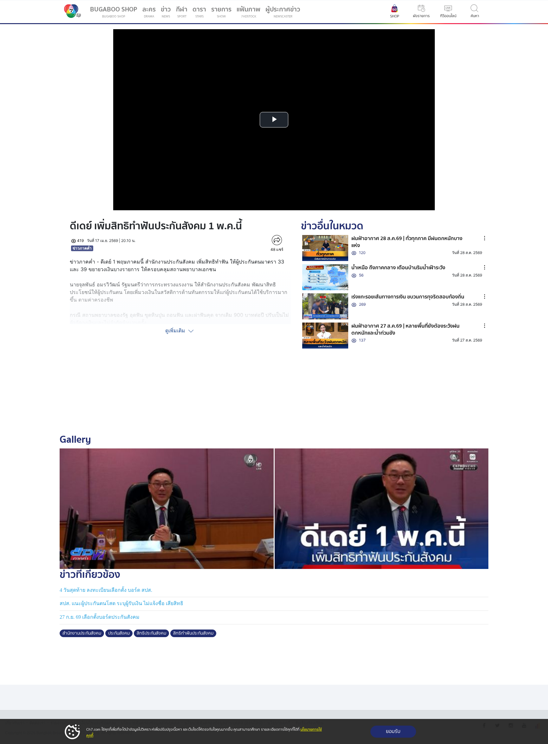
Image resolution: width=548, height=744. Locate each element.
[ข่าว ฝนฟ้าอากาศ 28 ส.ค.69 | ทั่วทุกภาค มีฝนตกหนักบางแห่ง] (325, 248)
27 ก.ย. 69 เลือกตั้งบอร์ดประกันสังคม (100, 617)
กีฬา (183, 13)
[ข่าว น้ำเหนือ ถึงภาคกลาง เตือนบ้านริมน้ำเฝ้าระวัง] (325, 277)
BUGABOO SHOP (113, 11)
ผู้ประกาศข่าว (282, 11)
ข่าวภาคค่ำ (82, 248)
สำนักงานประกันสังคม (81, 633)
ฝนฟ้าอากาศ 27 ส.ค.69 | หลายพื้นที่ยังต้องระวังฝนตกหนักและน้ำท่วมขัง (405, 329)
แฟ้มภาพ (248, 11)
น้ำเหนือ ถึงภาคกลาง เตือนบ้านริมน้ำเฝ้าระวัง (398, 268)
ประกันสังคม (119, 633)
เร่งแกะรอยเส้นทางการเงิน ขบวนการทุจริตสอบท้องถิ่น (407, 297)
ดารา (199, 11)
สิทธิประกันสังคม (151, 633)
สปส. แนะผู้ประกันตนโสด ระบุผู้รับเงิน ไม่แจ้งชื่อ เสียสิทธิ (121, 603)
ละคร (149, 11)
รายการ (221, 11)
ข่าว (166, 11)
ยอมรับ (393, 731)
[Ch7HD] (71, 11)
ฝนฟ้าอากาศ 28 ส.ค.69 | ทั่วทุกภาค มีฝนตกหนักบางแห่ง (406, 242)
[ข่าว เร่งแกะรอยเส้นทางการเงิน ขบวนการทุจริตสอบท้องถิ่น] (325, 306)
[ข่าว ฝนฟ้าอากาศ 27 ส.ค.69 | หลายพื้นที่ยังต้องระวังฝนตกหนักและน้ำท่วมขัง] (325, 336)
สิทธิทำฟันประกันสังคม (193, 633)
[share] (276, 240)
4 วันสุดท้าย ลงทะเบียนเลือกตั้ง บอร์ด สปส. (106, 590)
